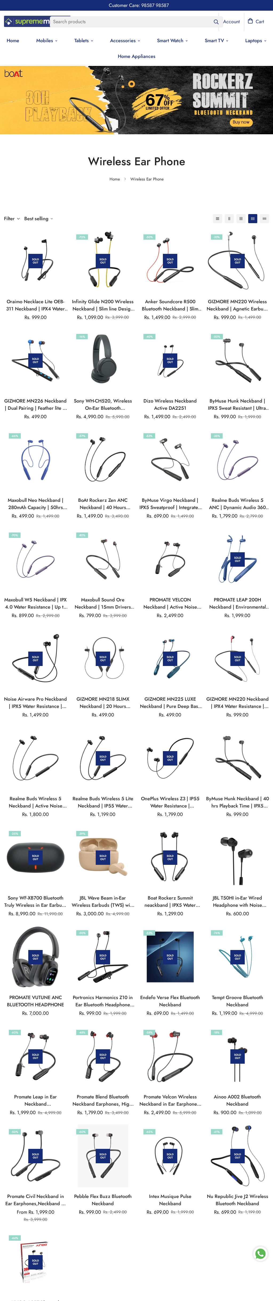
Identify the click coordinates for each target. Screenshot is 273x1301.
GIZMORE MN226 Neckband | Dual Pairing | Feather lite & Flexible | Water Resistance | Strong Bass (35, 404)
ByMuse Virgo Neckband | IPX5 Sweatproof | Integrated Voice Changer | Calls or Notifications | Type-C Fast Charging (170, 504)
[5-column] (264, 218)
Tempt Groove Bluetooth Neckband (237, 1001)
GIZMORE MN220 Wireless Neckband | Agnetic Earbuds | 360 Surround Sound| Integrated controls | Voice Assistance (237, 305)
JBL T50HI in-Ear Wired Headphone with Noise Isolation (237, 901)
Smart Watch (170, 40)
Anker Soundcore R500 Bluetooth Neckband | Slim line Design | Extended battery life (170, 305)
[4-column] (252, 218)
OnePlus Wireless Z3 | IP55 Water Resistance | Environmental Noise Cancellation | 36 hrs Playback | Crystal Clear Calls (170, 802)
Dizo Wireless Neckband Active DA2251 (170, 404)
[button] (255, 22)
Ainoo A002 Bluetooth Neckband (237, 1100)
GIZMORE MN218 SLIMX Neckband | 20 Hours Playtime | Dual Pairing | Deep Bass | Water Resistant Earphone (103, 703)
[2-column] (229, 218)
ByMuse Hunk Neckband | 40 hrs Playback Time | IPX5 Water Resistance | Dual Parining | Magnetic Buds (237, 802)
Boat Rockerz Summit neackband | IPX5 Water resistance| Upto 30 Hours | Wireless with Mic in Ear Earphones (170, 901)
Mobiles (44, 40)
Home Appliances (136, 56)
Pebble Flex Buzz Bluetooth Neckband (103, 1200)
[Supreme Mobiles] (37, 22)
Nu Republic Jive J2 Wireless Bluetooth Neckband (237, 1200)
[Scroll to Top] (262, 1272)
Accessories (123, 40)
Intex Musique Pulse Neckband (170, 1200)
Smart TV (214, 40)
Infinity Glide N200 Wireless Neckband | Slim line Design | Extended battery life (103, 305)
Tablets (81, 40)
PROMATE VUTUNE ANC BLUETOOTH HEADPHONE (35, 1001)
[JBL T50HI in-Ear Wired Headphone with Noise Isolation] (237, 857)
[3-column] (241, 218)
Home (115, 179)
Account (231, 21)
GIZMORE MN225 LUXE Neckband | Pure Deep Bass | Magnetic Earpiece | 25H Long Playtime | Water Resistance (170, 703)
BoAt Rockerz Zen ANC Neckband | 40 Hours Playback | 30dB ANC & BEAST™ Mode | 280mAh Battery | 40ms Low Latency (103, 504)
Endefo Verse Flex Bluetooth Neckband (170, 1001)
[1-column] (217, 218)
